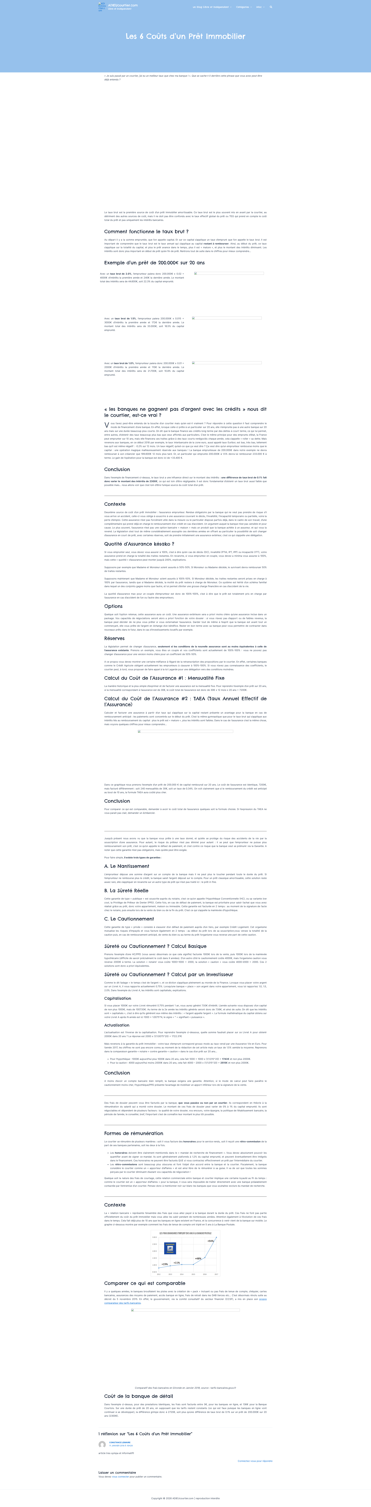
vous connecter (120, 1476)
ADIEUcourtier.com (123, 5)
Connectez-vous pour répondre (255, 1460)
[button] (271, 7)
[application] (230, 7)
